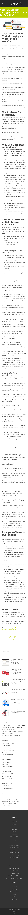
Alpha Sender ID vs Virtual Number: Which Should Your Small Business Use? (17, 671)
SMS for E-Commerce (7, 754)
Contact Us (14, 899)
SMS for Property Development (14, 866)
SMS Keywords (20, 47)
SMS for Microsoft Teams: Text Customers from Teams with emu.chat (18, 661)
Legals (16, 913)
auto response (15, 796)
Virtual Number (14, 829)
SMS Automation (6, 769)
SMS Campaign (6, 771)
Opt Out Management (7, 766)
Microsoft (14, 834)
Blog (14, 896)
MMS (14, 826)
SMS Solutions (5, 49)
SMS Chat (14, 824)
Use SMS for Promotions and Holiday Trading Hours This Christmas (18, 701)
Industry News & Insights (8, 743)
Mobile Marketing (6, 748)
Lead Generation (6, 745)
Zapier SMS (5, 785)
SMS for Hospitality (14, 855)
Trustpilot (14, 911)
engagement (11, 799)
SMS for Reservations (14, 868)
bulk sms (8, 628)
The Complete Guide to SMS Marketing (11, 735)
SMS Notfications (6, 778)
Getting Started (14, 886)
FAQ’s (14, 894)
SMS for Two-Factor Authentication (14, 878)
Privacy (12, 913)
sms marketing (6, 803)
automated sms (6, 796)
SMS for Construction (14, 847)
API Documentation (14, 891)
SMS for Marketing (14, 857)
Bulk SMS (14, 45)
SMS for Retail (5, 759)
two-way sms (13, 803)
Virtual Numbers (14, 49)
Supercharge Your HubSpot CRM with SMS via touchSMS (18, 710)
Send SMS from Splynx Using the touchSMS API (18, 690)
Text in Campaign (6, 781)
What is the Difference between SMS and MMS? (13, 725)
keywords (13, 628)
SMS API (14, 831)
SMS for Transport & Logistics (14, 875)
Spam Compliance (6, 788)
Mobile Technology (6, 750)
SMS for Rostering (14, 873)
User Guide (14, 889)
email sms (4, 799)
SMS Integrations (6, 773)
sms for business (14, 801)
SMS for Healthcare (7, 757)
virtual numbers (12, 629)
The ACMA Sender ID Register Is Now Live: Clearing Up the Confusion (18, 681)
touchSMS (21, 49)
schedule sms (5, 801)
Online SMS (14, 821)
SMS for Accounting (14, 845)
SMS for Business (12, 47)
